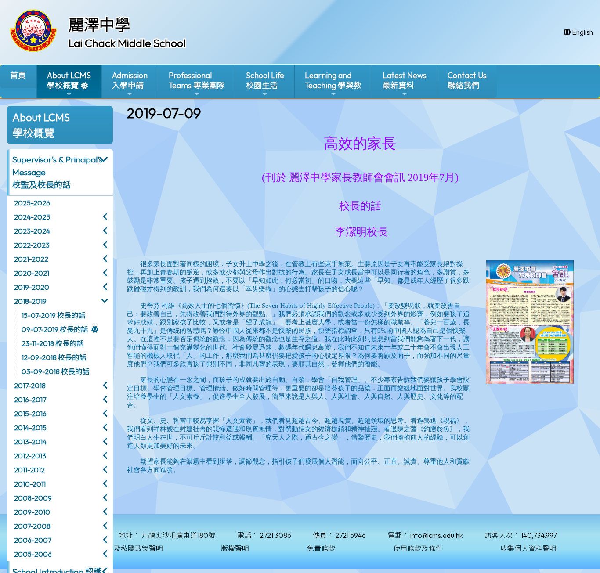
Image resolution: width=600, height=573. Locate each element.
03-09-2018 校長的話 (55, 371)
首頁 (18, 75)
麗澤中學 (99, 24)
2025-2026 (32, 202)
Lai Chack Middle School (127, 43)
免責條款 (321, 548)
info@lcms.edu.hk (436, 535)
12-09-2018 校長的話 (54, 357)
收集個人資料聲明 (528, 548)
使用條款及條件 (417, 548)
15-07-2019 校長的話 (53, 315)
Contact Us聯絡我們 (467, 80)
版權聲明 (235, 548)
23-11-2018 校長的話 (52, 343)
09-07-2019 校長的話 (55, 329)
